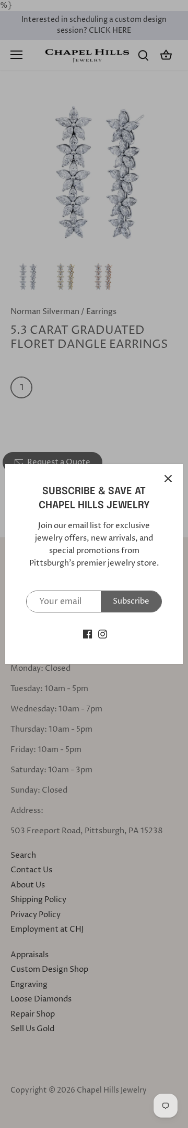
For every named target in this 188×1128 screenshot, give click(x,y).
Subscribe (131, 601)
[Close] (168, 478)
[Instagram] (102, 633)
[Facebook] (87, 633)
